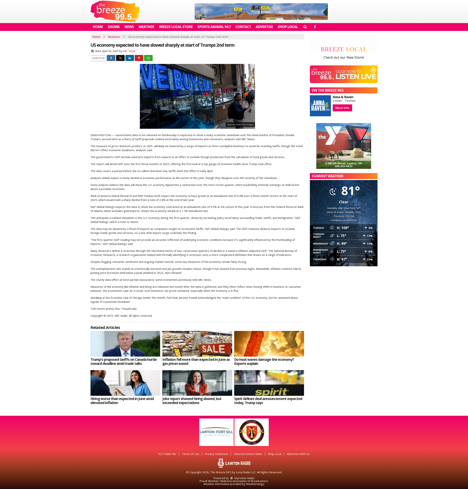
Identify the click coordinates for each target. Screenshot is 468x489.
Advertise (264, 26)
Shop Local (288, 26)
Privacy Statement (216, 454)
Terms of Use (190, 454)
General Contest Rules (248, 454)
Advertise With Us (298, 454)
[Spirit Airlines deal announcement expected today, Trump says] (269, 383)
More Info (342, 108)
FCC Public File (167, 454)
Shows (114, 26)
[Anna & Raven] (320, 105)
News (129, 26)
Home (98, 26)
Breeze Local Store (176, 26)
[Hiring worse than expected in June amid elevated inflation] (125, 383)
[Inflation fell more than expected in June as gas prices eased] (197, 344)
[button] (305, 26)
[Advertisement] (261, 11)
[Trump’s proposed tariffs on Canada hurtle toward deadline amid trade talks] (125, 344)
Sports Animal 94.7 (214, 26)
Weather (146, 26)
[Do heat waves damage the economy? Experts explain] (269, 344)
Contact (243, 26)
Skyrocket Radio (243, 478)
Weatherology (255, 484)
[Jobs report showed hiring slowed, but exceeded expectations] (197, 383)
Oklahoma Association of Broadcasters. (244, 481)
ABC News (129, 51)
